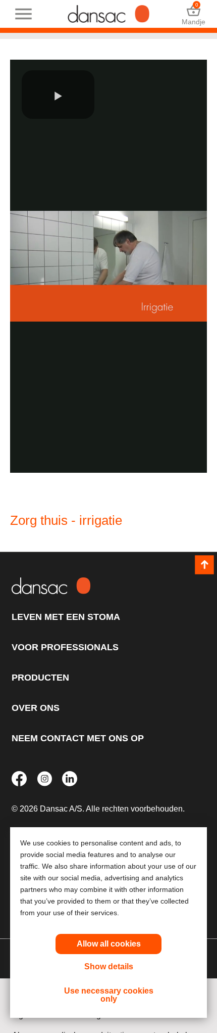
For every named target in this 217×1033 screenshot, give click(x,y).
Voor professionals (65, 647)
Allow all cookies (109, 943)
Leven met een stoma (66, 617)
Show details (108, 966)
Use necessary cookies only (108, 994)
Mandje (193, 14)
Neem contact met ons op (78, 738)
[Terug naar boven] (204, 564)
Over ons (36, 708)
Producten (40, 677)
